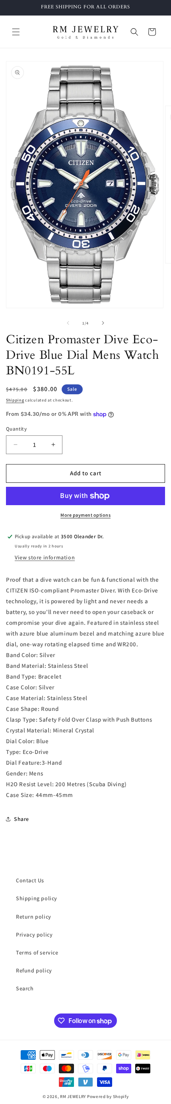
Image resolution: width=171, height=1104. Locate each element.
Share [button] (21, 819)
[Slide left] (68, 323)
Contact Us (30, 880)
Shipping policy (36, 898)
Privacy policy (34, 934)
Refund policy (34, 970)
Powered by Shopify (108, 1096)
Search (25, 988)
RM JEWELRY (73, 1096)
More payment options (85, 515)
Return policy (33, 916)
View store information (45, 557)
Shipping (15, 400)
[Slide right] (103, 323)
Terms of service (37, 952)
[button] (16, 32)
